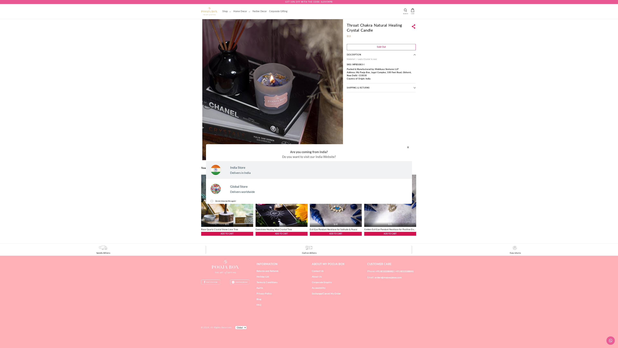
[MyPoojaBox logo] (209, 11)
